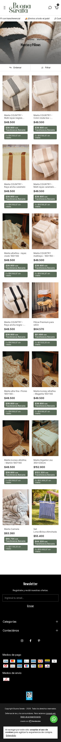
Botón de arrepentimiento (31, 717)
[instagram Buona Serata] (22, 640)
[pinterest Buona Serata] (39, 640)
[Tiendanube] (30, 721)
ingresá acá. (51, 713)
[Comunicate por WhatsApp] (54, 719)
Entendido (11, 735)
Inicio (10, 39)
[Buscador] (50, 8)
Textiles (30, 39)
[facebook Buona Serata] (30, 640)
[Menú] (5, 8)
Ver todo (19, 39)
